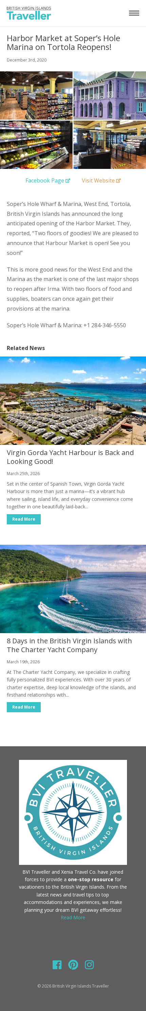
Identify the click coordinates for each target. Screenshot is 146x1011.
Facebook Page (44, 180)
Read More (23, 519)
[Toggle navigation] (134, 13)
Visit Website (98, 180)
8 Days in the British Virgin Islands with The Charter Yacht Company (69, 645)
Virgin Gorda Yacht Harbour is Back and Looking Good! (70, 457)
